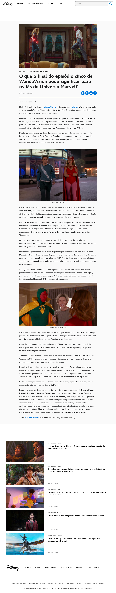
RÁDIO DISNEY (50, 568)
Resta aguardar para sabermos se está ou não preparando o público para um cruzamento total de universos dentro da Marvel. (56, 383)
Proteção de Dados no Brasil (37, 583)
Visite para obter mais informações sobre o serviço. (47, 417)
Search (110, 3)
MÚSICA (79, 568)
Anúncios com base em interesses (94, 583)
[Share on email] (91, 93)
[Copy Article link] (95, 93)
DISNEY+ (27, 568)
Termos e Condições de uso (55, 583)
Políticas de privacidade (19, 583)
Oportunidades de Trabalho (74, 583)
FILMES (38, 568)
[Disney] (7, 4)
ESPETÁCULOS (66, 568)
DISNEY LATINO (93, 568)
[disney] (12, 568)
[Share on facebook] (83, 93)
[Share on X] (87, 93)
